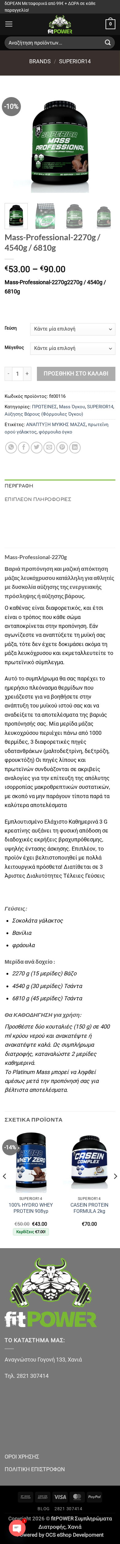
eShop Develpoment (80, 1535)
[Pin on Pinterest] (62, 447)
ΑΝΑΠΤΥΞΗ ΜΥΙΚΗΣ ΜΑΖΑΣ (56, 424)
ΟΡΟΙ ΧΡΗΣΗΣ (22, 1456)
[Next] (105, 143)
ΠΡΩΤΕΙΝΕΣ (44, 407)
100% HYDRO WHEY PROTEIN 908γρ (31, 1208)
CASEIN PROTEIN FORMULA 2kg (89, 1208)
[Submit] (108, 43)
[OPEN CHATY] (17, 1528)
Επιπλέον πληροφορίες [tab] (38, 499)
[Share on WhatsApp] (11, 447)
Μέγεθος (14, 347)
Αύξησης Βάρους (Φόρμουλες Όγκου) (44, 414)
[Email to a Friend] (49, 447)
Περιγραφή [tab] (19, 486)
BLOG (44, 1508)
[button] (9, 24)
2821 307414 (68, 1508)
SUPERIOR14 (75, 61)
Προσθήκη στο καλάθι (76, 373)
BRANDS (40, 61)
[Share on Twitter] (36, 447)
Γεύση (11, 328)
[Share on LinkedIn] (75, 447)
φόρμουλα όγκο (55, 432)
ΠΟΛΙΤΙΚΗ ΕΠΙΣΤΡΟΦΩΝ (35, 1469)
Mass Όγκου (72, 407)
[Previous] (14, 143)
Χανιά (75, 1527)
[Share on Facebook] (24, 447)
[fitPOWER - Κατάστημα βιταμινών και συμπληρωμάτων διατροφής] (60, 24)
